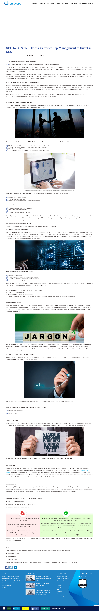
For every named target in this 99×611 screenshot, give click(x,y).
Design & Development (62, 578)
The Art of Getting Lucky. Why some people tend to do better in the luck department (44, 592)
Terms (58, 593)
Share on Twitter (11, 567)
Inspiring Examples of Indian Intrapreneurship (43, 584)
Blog (58, 589)
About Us (59, 591)
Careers (59, 587)
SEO (58, 583)
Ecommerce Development (63, 580)
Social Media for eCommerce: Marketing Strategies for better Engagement (43, 578)
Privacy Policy (60, 596)
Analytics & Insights (62, 576)
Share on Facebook (7, 567)
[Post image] (30, 578)
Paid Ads (59, 585)
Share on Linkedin (15, 567)
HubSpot (8, 220)
